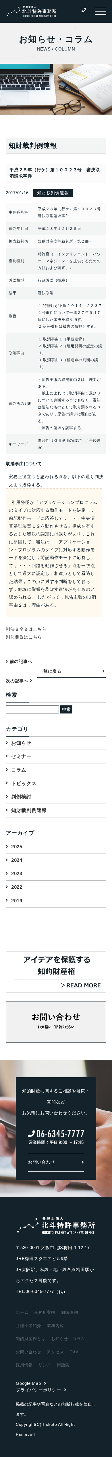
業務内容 (55, 1325)
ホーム (22, 1312)
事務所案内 (44, 1312)
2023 (16, 873)
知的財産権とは (30, 1338)
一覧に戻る (50, 671)
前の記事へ (20, 661)
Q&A (73, 1352)
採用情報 (24, 1365)
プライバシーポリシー (38, 1389)
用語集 (63, 1365)
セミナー (21, 756)
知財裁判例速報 (29, 810)
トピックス (24, 783)
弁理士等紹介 (28, 1325)
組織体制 (69, 1312)
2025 (16, 846)
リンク (44, 1365)
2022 (16, 887)
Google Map (28, 1383)
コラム (18, 770)
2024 (16, 860)
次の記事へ (18, 680)
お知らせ (21, 743)
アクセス (55, 1352)
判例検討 (21, 797)
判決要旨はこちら (24, 636)
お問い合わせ (41, 1162)
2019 (16, 900)
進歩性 (44, 440)
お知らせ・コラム (68, 1338)
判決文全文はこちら (26, 629)
